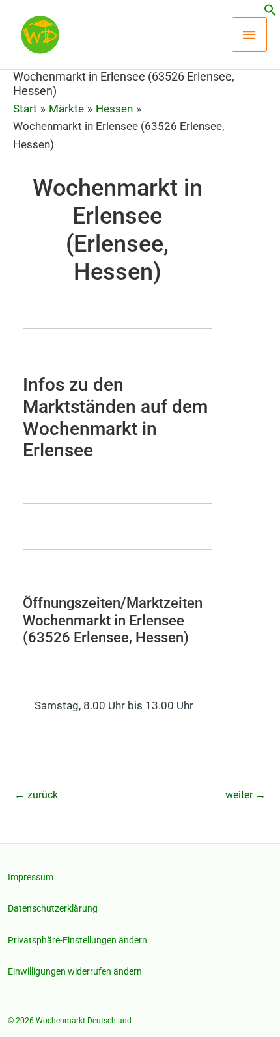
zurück (36, 795)
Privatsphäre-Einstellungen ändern (77, 940)
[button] (270, 12)
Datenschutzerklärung (53, 908)
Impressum (30, 877)
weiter (245, 795)
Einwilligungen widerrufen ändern (75, 971)
